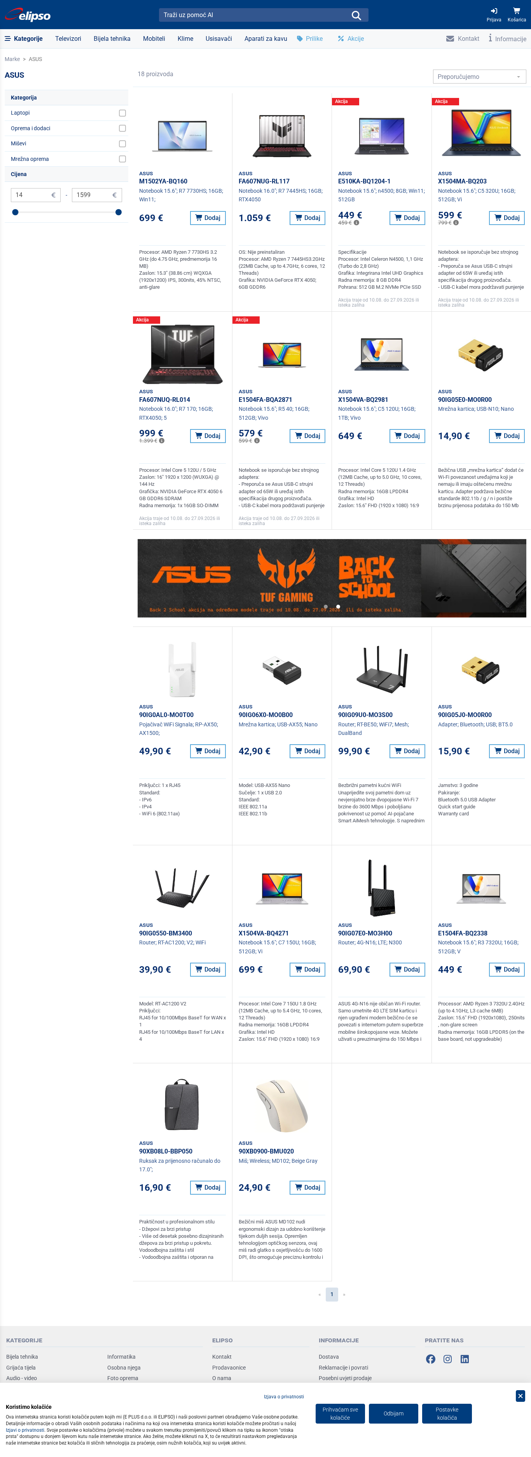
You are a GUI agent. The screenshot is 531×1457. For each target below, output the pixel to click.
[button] (24, 39)
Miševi (18, 143)
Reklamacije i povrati (343, 1368)
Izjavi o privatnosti (25, 1430)
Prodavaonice (229, 1368)
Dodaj (211, 218)
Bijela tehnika (22, 1357)
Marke (12, 59)
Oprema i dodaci (30, 128)
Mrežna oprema (30, 159)
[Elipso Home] (28, 14)
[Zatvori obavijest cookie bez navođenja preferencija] (520, 1396)
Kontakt (222, 1357)
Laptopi (20, 113)
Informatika (121, 1357)
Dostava (329, 1357)
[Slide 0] (325, 606)
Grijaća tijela (21, 1368)
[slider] (15, 212)
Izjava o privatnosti (284, 1396)
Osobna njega (124, 1368)
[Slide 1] (338, 606)
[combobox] (479, 77)
